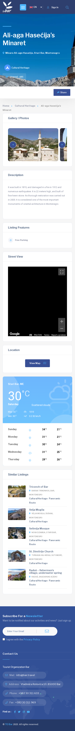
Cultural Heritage (25, 106)
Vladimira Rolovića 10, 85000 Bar (41, 684)
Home (6, 106)
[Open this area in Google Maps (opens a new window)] (14, 334)
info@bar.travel (25, 675)
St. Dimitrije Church (41, 551)
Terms (46, 335)
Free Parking (21, 240)
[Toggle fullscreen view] (61, 271)
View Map (34, 363)
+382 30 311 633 (29, 693)
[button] (62, 145)
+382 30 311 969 (25, 702)
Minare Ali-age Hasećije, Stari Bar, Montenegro (32, 53)
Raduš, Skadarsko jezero (44, 577)
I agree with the (23, 639)
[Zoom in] (61, 321)
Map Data (38, 335)
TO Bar (9, 724)
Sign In (54, 7)
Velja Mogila (36, 509)
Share (63, 92)
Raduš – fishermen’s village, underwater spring (45, 571)
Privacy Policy (32, 639)
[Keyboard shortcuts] (30, 335)
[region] (37, 301)
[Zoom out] (61, 328)
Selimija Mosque (39, 528)
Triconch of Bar (38, 486)
